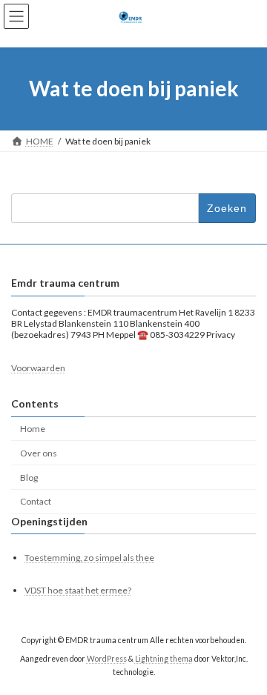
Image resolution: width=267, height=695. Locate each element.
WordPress (107, 658)
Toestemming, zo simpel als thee (89, 557)
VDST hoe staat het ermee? (77, 590)
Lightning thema (164, 658)
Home (32, 428)
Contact (35, 502)
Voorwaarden (38, 367)
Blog (29, 477)
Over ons (38, 453)
